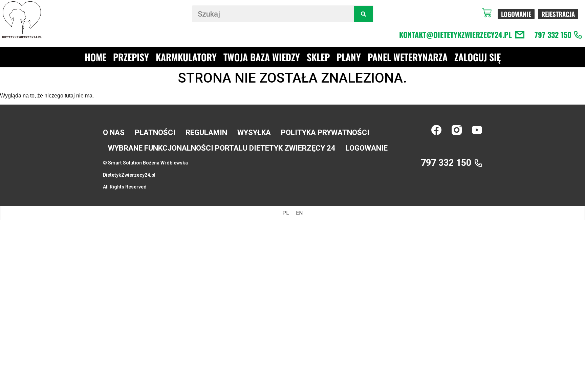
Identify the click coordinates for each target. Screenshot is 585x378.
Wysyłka (254, 132)
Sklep (318, 57)
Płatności (155, 132)
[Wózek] (490, 13)
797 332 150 (553, 34)
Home (95, 57)
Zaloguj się (477, 57)
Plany (349, 57)
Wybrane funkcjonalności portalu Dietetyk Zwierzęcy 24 (221, 148)
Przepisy (131, 57)
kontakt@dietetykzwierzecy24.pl (455, 34)
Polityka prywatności (325, 132)
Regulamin (206, 132)
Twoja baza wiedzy (261, 57)
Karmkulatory (186, 57)
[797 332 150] (578, 35)
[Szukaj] (363, 14)
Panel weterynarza (408, 57)
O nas (114, 132)
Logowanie (367, 148)
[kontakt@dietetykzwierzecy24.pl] (519, 34)
